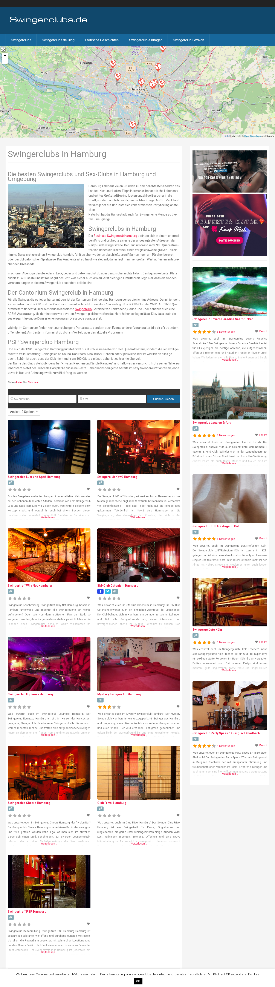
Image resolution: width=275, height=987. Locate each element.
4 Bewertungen (226, 745)
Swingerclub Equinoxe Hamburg (30, 694)
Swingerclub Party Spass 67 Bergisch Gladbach (226, 733)
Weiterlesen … (49, 517)
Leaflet (226, 136)
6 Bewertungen (226, 435)
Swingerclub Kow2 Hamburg (117, 477)
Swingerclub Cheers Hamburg (29, 803)
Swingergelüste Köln (207, 629)
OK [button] (138, 981)
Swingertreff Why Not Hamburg (30, 585)
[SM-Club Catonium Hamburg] (112, 63)
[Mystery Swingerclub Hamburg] (132, 124)
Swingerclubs (21, 40)
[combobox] (24, 412)
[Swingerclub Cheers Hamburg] (158, 67)
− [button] (5, 61)
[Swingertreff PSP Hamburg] (117, 76)
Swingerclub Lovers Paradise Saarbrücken (222, 319)
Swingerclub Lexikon (188, 40)
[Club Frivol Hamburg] (141, 82)
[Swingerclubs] (49, 23)
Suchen (163, 399)
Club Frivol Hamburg (112, 803)
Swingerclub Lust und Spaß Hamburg (34, 477)
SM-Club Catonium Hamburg (117, 585)
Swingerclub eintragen (145, 40)
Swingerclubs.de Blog (58, 40)
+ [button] (5, 55)
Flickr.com (33, 382)
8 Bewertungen (226, 331)
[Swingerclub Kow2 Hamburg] (152, 84)
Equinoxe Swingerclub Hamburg (115, 235)
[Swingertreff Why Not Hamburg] (162, 48)
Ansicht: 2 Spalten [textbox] (22, 411)
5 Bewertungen (226, 538)
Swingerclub (83, 309)
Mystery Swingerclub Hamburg (119, 694)
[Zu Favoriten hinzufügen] (88, 489)
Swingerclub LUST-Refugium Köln (216, 526)
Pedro (19, 382)
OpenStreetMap (252, 136)
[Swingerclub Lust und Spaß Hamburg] (161, 83)
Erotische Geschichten (102, 40)
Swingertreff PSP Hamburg (27, 911)
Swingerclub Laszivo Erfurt (211, 422)
